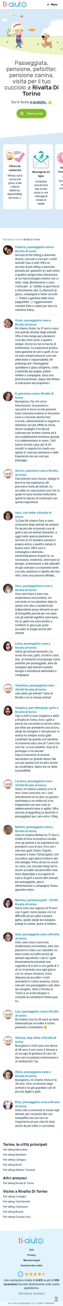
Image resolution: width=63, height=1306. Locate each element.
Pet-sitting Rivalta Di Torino (18, 1183)
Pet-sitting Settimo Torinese (19, 1169)
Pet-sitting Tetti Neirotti (16, 1201)
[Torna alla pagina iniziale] (15, 4)
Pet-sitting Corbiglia (14, 1196)
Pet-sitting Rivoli (12, 1164)
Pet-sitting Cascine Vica (16, 1216)
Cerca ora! (35, 113)
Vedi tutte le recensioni (32, 1293)
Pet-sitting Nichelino (14, 1154)
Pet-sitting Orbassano (15, 1206)
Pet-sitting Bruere (13, 1211)
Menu (54, 4)
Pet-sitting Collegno (14, 1159)
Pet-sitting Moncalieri (15, 1149)
